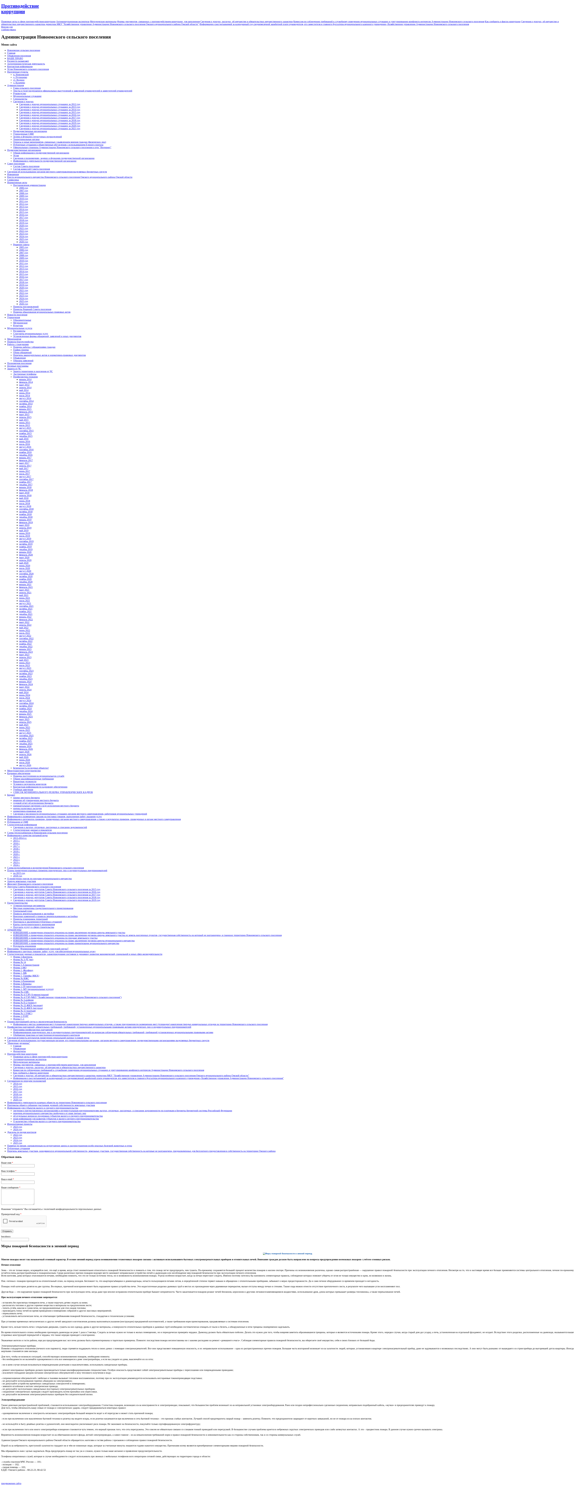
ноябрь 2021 (25, 611)
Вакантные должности (24, 781)
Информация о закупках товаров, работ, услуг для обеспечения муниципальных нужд (51, 951)
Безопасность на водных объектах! (31, 768)
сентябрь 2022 (26, 638)
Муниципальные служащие (27, 96)
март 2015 (24, 414)
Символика (13, 180)
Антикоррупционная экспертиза (72, 21)
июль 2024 (24, 698)
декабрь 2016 (25, 455)
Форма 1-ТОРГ (21, 1016)
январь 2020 (25, 552)
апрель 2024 (25, 689)
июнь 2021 (24, 598)
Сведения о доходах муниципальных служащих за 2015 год (49, 112)
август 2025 (25, 733)
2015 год (23, 212)
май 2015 (23, 420)
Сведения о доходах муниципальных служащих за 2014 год (49, 109)
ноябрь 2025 (25, 741)
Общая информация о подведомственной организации (41, 153)
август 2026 (25, 765)
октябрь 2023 (25, 673)
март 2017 (24, 463)
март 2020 (24, 557)
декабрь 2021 (25, 614)
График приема (21, 349)
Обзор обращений (22, 352)
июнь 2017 (24, 471)
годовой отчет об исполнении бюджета (33, 803)
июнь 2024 (24, 695)
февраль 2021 (26, 587)
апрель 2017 (25, 466)
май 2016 (23, 439)
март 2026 (24, 751)
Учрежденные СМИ (23, 134)
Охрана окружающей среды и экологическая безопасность (37, 1021)
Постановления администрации (29, 185)
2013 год (23, 206)
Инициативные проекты (19, 1124)
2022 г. (16, 859)
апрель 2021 (25, 592)
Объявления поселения (19, 55)
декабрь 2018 (25, 517)
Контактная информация (19, 66)
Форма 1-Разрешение (24, 981)
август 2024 (25, 700)
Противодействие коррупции (22, 1054)
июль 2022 (24, 633)
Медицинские (20, 323)
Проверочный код (11, 1214)
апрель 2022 (25, 625)
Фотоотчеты (19, 1051)
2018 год (23, 220)
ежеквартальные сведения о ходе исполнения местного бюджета (46, 805)
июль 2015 (24, 425)
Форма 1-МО (20, 967)
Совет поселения (16, 163)
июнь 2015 (24, 422)
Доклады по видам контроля (21, 1132)
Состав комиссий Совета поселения (31, 169)
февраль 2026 (26, 749)
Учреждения (13, 317)
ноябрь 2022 (25, 644)
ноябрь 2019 (25, 546)
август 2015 (25, 428)
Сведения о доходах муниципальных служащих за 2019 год (49, 123)
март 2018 (24, 492)
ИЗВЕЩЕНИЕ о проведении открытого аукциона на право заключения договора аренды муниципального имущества (74, 940)
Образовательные (22, 320)
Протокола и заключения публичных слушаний (37, 921)
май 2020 (23, 563)
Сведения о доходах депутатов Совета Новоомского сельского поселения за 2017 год (56, 894)
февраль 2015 (26, 412)
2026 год (23, 242)
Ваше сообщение (10, 1187)
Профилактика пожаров (25, 376)
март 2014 (24, 385)
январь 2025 (25, 714)
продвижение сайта (11, 1483)
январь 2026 (25, 746)
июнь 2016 (24, 441)
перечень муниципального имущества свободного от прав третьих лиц (49, 1113)
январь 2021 (25, 584)
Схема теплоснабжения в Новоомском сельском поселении (37, 832)
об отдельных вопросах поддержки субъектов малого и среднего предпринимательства (58, 1116)
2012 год (23, 204)
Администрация (15, 85)
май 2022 (23, 627)
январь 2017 (25, 457)
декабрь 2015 (25, 436)
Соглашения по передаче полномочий (26, 1081)
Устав (16, 155)
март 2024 (24, 687)
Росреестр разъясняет (18, 61)
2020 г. (16, 854)
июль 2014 (24, 395)
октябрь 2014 (25, 403)
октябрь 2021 (25, 609)
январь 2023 (25, 649)
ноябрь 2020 (25, 579)
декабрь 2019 (25, 549)
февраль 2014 (26, 382)
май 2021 (23, 595)
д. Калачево (19, 82)
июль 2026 (24, 762)
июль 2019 (24, 536)
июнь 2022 (24, 630)
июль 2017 (24, 474)
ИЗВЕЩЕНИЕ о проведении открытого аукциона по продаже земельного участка (55, 938)
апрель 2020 (25, 560)
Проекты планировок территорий (30, 919)
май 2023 (23, 660)
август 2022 (25, 635)
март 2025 (24, 719)
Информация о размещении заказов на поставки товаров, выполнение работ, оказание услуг (54, 816)
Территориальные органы (26, 139)
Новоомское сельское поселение (23, 50)
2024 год (23, 236)
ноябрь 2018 (25, 514)
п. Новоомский (21, 74)
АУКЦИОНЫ (14, 930)
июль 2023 (24, 665)
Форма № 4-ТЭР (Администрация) (31, 994)
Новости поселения (17, 314)
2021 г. (16, 857)
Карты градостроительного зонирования (34, 924)
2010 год (23, 198)
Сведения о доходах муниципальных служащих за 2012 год (49, 104)
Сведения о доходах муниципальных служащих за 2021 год (49, 128)
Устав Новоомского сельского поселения (28, 69)
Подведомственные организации (30, 131)
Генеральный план (22, 911)
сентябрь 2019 (26, 541)
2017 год (23, 217)
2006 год (23, 188)
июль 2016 (24, 444)
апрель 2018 (25, 495)
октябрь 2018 (25, 511)
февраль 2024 (26, 684)
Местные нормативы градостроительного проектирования (43, 908)
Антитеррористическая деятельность (26, 64)
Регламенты (19, 331)
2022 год (23, 231)
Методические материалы (103, 21)
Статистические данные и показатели (32, 830)
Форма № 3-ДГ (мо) (23, 959)
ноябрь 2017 (25, 482)
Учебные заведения (23, 789)
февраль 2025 (26, 716)
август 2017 (25, 476)
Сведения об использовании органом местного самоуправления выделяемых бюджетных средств (57, 171)
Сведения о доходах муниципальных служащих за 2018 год (49, 120)
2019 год (23, 223)
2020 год (23, 225)
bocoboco (5, 1236)
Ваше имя (7, 1162)
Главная (11, 53)
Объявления (19, 358)
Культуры (18, 325)
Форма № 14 (19, 962)
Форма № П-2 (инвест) (24, 1002)
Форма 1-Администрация (26, 965)
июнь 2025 (24, 727)
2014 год (23, 209)
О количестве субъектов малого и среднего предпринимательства (47, 1121)
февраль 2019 (26, 522)
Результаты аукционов (24, 946)
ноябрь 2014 (25, 406)
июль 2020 (24, 568)
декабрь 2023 (25, 679)
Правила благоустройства (20, 341)
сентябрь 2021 (26, 606)
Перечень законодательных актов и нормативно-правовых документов (49, 355)
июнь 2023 (24, 662)
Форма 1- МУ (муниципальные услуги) (33, 989)
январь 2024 (25, 681)
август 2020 (25, 571)
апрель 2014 (25, 387)
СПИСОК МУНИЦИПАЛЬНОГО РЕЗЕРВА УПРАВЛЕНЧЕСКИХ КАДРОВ (53, 792)
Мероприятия (14, 339)
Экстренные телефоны (24, 374)
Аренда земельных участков (21, 881)
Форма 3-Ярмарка (22, 984)
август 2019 (25, 538)
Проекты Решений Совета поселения (32, 309)
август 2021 (25, 603)
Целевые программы (17, 366)
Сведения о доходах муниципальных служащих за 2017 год (49, 117)
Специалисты (20, 99)
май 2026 (23, 757)
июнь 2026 (24, 760)
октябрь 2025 (25, 738)
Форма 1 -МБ (20, 973)
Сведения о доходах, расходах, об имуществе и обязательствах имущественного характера (246, 21)
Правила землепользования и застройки (33, 913)
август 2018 (25, 506)
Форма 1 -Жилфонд (23, 970)
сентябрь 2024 (26, 703)
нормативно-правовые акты (27, 811)
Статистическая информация (22, 824)
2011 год (23, 201)
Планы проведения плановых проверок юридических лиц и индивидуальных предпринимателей (57, 870)
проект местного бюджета (26, 797)
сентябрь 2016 (26, 449)
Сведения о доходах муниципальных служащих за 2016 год (49, 115)
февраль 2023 (26, 652)
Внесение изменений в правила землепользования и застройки (45, 916)
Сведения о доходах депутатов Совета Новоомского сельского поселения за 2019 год (56, 900)
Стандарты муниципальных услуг (30, 333)
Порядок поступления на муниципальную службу (38, 776)
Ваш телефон (8, 1171)
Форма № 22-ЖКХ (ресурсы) (28, 1008)
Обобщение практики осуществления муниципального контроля (46, 1035)
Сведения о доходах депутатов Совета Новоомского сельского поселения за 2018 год (56, 897)
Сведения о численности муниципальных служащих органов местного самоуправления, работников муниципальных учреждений (80, 814)
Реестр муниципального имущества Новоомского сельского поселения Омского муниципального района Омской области (69, 177)
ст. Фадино (18, 80)
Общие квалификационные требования (33, 778)
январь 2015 (25, 409)
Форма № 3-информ (23, 1000)
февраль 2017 (26, 460)
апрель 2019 (25, 528)
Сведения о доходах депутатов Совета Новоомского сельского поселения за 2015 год (56, 889)
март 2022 (24, 622)
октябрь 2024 (25, 706)
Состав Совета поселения (26, 166)
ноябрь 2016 (25, 452)
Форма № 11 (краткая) (24, 1011)
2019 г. (16, 851)
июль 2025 (24, 730)
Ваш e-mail (7, 1179)
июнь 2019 (24, 533)
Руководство (19, 93)
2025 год (23, 239)
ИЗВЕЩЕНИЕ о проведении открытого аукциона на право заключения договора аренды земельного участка (69, 932)
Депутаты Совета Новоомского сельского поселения (34, 886)
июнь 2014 (24, 393)
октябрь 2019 (25, 544)
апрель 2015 (25, 417)
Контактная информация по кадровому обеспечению (40, 787)
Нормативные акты (17, 182)
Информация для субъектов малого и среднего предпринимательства (42, 1108)
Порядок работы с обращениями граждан (34, 347)
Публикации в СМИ (17, 822)
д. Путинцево (20, 77)
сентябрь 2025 (26, 735)
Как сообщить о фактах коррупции (502, 21)
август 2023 (25, 668)
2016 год (23, 215)
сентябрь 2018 (26, 509)
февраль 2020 (26, 555)
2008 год (23, 193)
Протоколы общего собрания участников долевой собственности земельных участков (51, 1105)
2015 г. (16, 841)
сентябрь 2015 (26, 430)
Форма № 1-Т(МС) (22, 1013)
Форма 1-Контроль (22, 957)
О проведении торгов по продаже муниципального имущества (39, 878)
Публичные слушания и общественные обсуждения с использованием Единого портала (58, 144)
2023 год (23, 233)
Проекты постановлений (26, 306)
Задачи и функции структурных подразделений (37, 136)
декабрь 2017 (25, 484)
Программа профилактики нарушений (33, 1029)
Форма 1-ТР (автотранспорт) (28, 986)
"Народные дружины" (18, 1043)
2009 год (23, 196)
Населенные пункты (17, 72)
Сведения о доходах (23, 101)
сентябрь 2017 (26, 479)
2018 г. (16, 849)
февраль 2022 (26, 619)
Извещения (13, 174)
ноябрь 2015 (25, 433)
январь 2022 (25, 617)
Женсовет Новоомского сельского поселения (30, 884)
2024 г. (16, 865)
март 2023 (24, 654)
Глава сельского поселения (27, 88)
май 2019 (23, 530)
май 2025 (23, 725)
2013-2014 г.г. (20, 838)
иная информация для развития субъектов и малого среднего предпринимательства (56, 1118)
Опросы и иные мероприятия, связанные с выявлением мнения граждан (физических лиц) (59, 142)
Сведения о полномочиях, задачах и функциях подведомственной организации (53, 158)
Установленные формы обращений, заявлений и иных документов (47, 336)
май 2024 (23, 692)
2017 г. (16, 846)
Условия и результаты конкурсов (29, 784)
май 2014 (23, 390)
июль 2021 (24, 600)
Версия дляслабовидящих (8, 28)
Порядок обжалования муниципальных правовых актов (42, 312)
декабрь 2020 (25, 582)
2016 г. (16, 843)
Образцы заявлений (23, 360)
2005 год (23, 247)
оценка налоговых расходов (27, 808)
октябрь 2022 (25, 641)
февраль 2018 (26, 490)
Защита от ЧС (14, 368)
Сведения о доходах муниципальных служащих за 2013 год (49, 107)
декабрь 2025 (25, 743)
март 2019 (24, 525)
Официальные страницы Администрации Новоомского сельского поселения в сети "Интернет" (62, 147)
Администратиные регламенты (29, 905)
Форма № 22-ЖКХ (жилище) (28, 1005)
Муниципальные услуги (19, 328)
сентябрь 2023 (26, 671)
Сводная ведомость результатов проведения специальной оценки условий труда (48, 1037)
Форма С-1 (18, 1019)
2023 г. (16, 862)
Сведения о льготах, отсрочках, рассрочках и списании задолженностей (50, 827)
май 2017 (23, 468)
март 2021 (24, 590)
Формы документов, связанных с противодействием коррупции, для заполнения (158, 21)
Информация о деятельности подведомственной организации (44, 161)
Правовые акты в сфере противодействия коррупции (28, 21)
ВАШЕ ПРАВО (15, 58)
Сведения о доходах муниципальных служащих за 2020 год (49, 126)
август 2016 (25, 447)
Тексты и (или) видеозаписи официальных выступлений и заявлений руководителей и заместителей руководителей (72, 90)
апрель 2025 (25, 722)
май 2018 (23, 498)
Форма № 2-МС (21, 992)
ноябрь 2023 (25, 676)
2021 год (23, 228)
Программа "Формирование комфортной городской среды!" (38, 948)
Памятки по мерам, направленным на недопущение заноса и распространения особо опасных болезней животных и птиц (69, 1145)
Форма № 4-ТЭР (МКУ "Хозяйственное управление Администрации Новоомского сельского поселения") (67, 997)
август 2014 (25, 398)
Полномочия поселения (19, 363)
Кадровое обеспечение (18, 773)
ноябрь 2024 (25, 708)
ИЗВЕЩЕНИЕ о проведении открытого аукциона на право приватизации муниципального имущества (66, 943)
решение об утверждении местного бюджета (36, 800)
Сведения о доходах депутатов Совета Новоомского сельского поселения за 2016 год (56, 892)
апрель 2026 (25, 754)
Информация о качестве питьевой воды (27, 835)
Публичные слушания (18, 1148)
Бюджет (11, 795)
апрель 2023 (25, 657)
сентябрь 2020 (26, 573)
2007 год (23, 190)
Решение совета (21, 244)
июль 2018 (24, 503)
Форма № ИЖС (21, 978)
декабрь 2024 (25, 711)
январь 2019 (25, 519)
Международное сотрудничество (24, 770)
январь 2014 (25, 379)
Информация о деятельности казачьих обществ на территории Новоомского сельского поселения (57, 1102)
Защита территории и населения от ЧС (33, 371)
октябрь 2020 (25, 576)
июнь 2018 (24, 501)
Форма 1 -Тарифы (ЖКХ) (26, 975)
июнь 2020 (24, 565)
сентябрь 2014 (26, 401)
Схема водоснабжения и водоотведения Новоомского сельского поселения (45, 868)
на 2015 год (19, 873)
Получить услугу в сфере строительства (33, 927)
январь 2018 (25, 487)
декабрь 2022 (25, 646)
